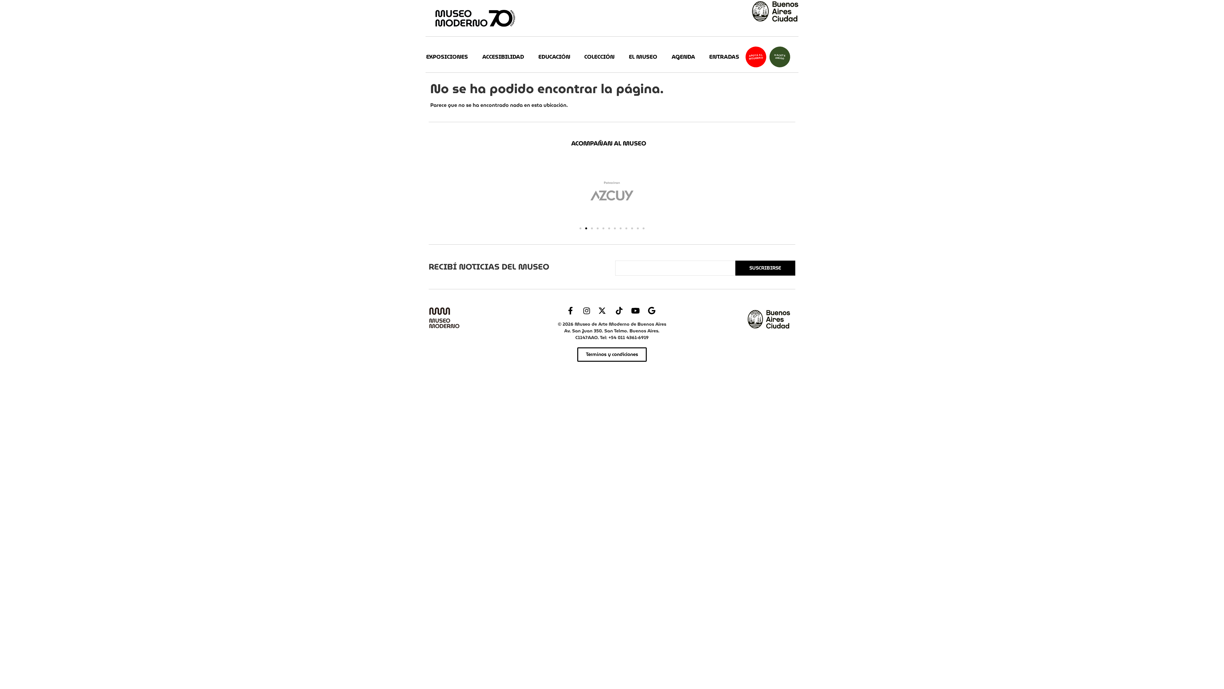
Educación (554, 57)
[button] (580, 228)
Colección (599, 57)
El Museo (643, 57)
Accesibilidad (503, 57)
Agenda (683, 57)
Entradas (724, 57)
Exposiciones (447, 57)
